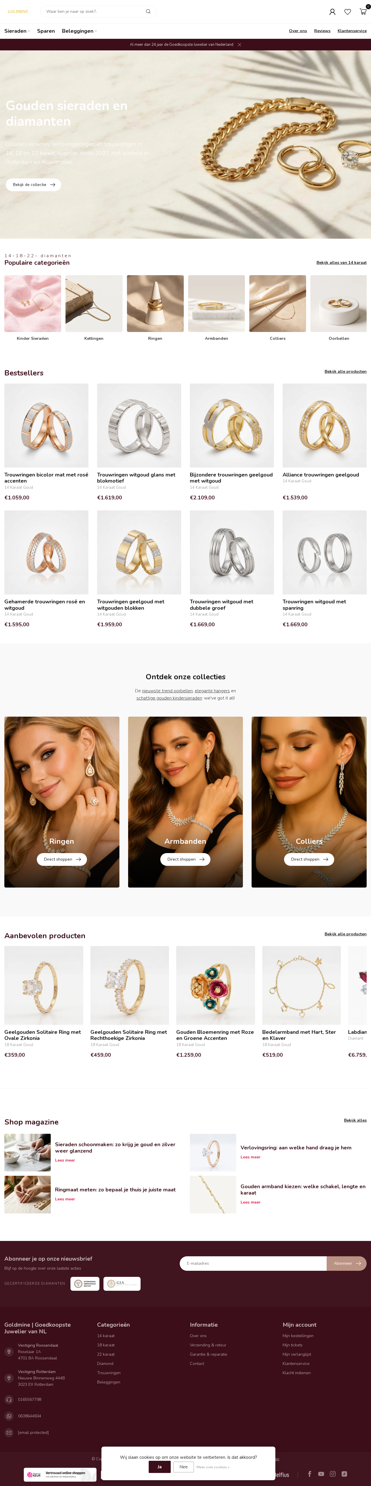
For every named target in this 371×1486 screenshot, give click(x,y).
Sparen (46, 31)
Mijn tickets (293, 1345)
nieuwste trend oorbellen (167, 691)
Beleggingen (77, 31)
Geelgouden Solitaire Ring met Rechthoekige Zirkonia (128, 1035)
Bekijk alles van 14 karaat (342, 262)
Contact (197, 1363)
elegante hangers (212, 691)
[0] (363, 11)
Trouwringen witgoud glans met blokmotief (136, 478)
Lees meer (65, 1160)
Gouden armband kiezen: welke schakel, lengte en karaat (303, 1189)
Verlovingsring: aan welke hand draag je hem (296, 1147)
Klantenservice (352, 31)
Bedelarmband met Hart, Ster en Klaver (299, 1035)
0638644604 (29, 1416)
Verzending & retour (208, 1345)
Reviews (322, 31)
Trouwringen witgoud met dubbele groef (221, 605)
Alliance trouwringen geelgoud (321, 475)
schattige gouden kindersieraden (169, 698)
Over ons (298, 31)
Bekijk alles (355, 1120)
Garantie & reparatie (208, 1354)
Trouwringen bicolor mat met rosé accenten (46, 478)
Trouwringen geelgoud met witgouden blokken (130, 605)
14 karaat (105, 1336)
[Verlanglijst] (347, 11)
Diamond (105, 1363)
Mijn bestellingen (298, 1336)
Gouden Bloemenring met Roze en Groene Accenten (215, 1035)
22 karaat (105, 1354)
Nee (183, 1467)
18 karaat (105, 1345)
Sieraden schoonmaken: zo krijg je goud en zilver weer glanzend (115, 1147)
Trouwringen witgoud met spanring (314, 605)
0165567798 (29, 1399)
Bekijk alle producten (346, 371)
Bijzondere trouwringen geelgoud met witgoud (231, 478)
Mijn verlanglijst (297, 1354)
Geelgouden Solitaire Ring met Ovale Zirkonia (42, 1035)
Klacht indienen (297, 1373)
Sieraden (15, 31)
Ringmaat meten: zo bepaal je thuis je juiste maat (115, 1189)
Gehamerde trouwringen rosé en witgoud (44, 605)
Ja (160, 1467)
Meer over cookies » (213, 1467)
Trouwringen (109, 1373)
